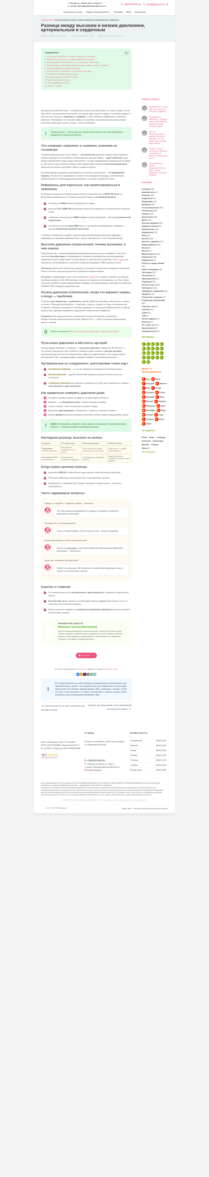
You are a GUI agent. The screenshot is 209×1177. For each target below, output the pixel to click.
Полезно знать (148, 285)
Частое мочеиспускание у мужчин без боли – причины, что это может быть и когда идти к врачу (157, 137)
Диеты (144, 220)
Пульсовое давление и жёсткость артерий (63, 68)
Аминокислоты (148, 192)
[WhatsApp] (91, 674)
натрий (92, 277)
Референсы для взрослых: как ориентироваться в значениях (71, 59)
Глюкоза (155, 445)
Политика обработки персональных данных (150, 808)
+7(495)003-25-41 (155, 4)
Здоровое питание (150, 226)
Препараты (147, 288)
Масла (145, 248)
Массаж (145, 251)
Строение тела (148, 306)
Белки (144, 437)
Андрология (147, 198)
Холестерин (158, 441)
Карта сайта (127, 808)
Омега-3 (145, 448)
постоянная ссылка (111, 669)
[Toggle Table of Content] (125, 53)
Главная (44, 20)
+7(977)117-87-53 (132, 4)
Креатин (145, 445)
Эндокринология (149, 331)
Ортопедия (147, 272)
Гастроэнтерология (150, 208)
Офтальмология (149, 279)
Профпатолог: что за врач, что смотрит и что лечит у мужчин (158, 109)
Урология (146, 322)
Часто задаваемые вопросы (59, 83)
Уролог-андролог (149, 319)
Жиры (152, 437)
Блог (129, 12)
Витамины (146, 205)
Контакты (140, 12)
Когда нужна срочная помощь (58, 80)
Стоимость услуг (73, 12)
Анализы (146, 195)
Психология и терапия (152, 297)
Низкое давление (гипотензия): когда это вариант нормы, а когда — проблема (78, 65)
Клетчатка (146, 441)
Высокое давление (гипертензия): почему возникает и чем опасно (73, 62)
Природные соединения (153, 291)
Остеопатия (147, 276)
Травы (145, 313)
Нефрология (147, 260)
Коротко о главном (54, 86)
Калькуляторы (148, 229)
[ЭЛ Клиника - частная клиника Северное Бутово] (52, 4)
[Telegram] (94, 674)
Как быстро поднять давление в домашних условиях (95, 331)
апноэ (121, 260)
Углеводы (161, 437)
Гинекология (147, 211)
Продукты (146, 294)
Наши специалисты (97, 12)
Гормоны (146, 214)
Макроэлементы (149, 245)
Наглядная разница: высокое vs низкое (62, 77)
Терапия (145, 309)
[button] (167, 4)
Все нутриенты (148, 452)
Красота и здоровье (150, 242)
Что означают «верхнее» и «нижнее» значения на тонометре (71, 56)
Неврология (147, 257)
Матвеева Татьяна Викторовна (77, 626)
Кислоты (145, 239)
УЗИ (144, 316)
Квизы (144, 235)
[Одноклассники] (81, 674)
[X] (84, 674)
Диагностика (147, 217)
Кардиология (82, 669)
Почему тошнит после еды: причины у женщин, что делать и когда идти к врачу (158, 153)
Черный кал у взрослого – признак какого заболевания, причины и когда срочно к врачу (158, 121)
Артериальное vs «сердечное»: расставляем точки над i (69, 71)
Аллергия (146, 189)
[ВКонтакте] (77, 674)
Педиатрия (147, 282)
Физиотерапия (148, 328)
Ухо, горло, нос (148, 325)
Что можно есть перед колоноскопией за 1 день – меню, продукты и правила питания (158, 169)
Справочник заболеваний (153, 300)
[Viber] (88, 674)
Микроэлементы (149, 254)
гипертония (71, 548)
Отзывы (118, 12)
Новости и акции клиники (153, 263)
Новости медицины (150, 269)
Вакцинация (147, 201)
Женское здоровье (150, 223)
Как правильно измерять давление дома (63, 74)
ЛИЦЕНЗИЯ (74, 748)
